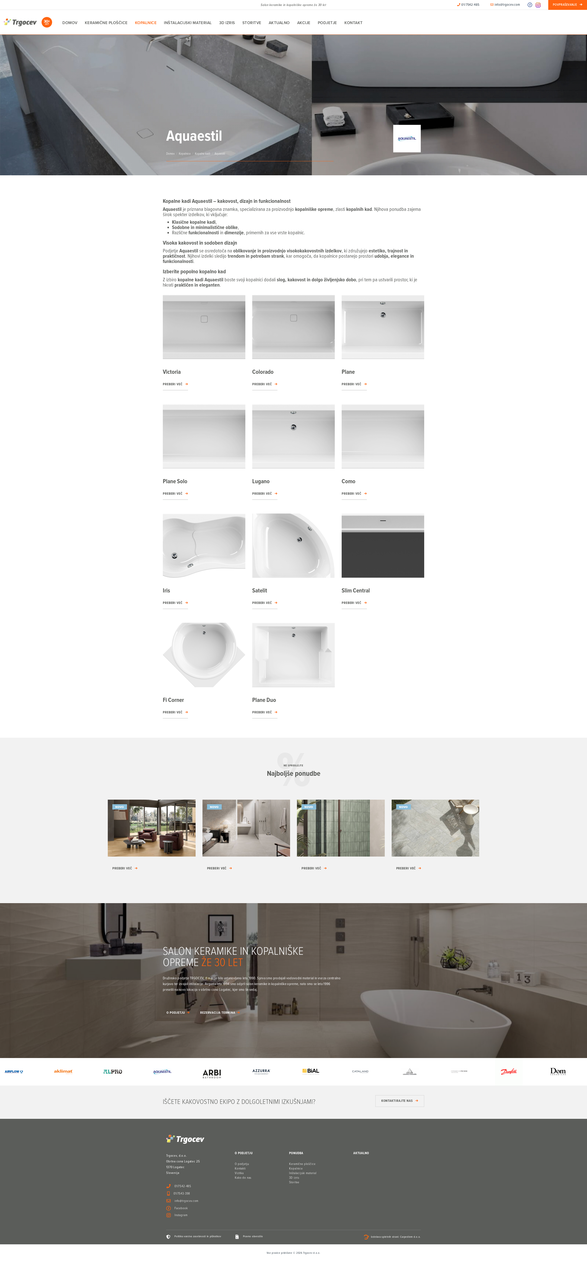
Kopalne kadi (202, 154)
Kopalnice (146, 22)
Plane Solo (175, 482)
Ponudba (296, 1153)
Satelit (259, 591)
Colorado (263, 372)
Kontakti (240, 1169)
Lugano (261, 482)
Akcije (303, 22)
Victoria (172, 372)
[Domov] (28, 22)
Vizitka (239, 1173)
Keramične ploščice (106, 22)
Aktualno (279, 22)
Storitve (251, 22)
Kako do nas (243, 1178)
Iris (166, 591)
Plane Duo (264, 700)
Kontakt (353, 22)
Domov (70, 22)
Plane (348, 372)
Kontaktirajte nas (397, 1101)
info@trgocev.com (507, 5)
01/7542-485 (469, 5)
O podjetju (175, 1013)
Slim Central (356, 591)
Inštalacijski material (188, 22)
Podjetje (327, 22)
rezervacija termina (217, 1013)
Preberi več (173, 384)
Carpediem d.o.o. (410, 1237)
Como (348, 482)
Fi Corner (173, 700)
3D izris (227, 22)
